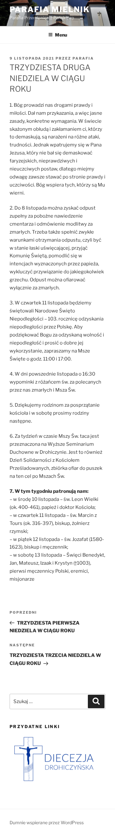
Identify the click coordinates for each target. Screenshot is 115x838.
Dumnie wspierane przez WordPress (47, 822)
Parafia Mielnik (50, 9)
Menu (61, 34)
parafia (83, 58)
